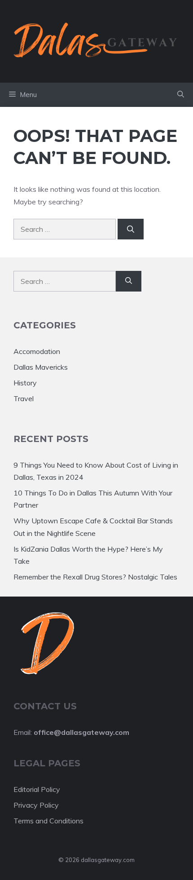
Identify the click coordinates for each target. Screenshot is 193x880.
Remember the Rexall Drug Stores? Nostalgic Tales (95, 576)
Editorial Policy (36, 789)
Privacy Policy (36, 804)
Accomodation (36, 351)
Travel (23, 398)
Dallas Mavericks (40, 367)
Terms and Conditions (48, 820)
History (25, 382)
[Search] (131, 229)
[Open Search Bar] (180, 95)
